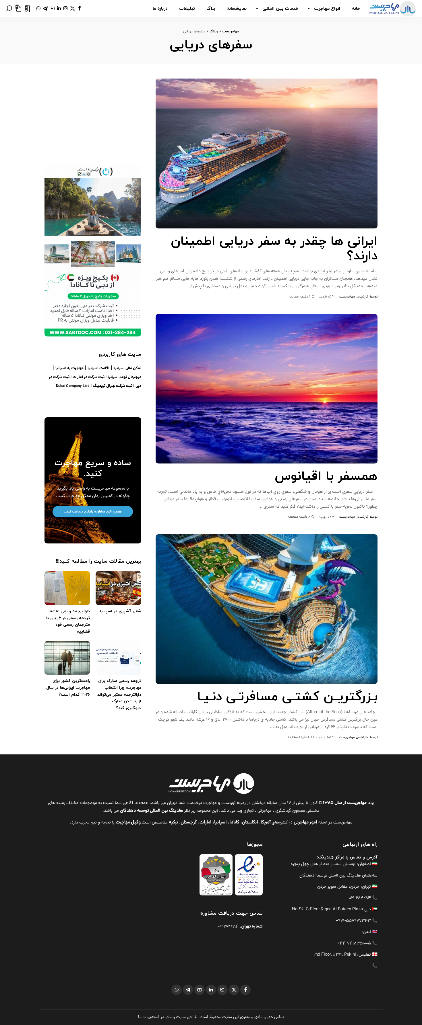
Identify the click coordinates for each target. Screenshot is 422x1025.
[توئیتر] (72, 8)
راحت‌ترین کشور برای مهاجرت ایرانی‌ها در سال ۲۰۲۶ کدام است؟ (68, 687)
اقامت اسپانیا (98, 368)
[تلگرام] (45, 8)
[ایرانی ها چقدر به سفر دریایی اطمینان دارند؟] (267, 153)
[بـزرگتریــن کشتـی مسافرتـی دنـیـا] (267, 609)
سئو (168, 1017)
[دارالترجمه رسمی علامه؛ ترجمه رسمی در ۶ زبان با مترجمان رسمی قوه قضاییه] (67, 588)
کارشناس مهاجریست (353, 296)
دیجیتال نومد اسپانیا (124, 377)
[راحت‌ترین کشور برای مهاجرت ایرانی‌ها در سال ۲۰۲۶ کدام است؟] (67, 658)
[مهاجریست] (392, 8)
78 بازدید (325, 517)
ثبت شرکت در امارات (88, 377)
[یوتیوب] (52, 8)
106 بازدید (325, 737)
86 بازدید (325, 296)
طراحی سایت (186, 1017)
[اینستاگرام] (65, 8)
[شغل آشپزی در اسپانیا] (118, 588)
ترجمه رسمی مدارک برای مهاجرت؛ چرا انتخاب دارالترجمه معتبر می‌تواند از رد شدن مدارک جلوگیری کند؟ (119, 694)
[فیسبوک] (79, 8)
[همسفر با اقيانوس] (267, 388)
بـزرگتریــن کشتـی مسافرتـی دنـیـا (287, 697)
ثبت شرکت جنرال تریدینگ (112, 386)
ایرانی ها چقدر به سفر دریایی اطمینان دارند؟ (274, 248)
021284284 (228, 927)
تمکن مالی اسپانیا (127, 368)
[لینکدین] (59, 8)
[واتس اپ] (38, 8)
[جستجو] (9, 8)
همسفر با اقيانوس (326, 476)
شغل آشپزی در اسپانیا (120, 611)
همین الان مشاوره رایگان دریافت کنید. (92, 511)
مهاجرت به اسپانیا (69, 368)
